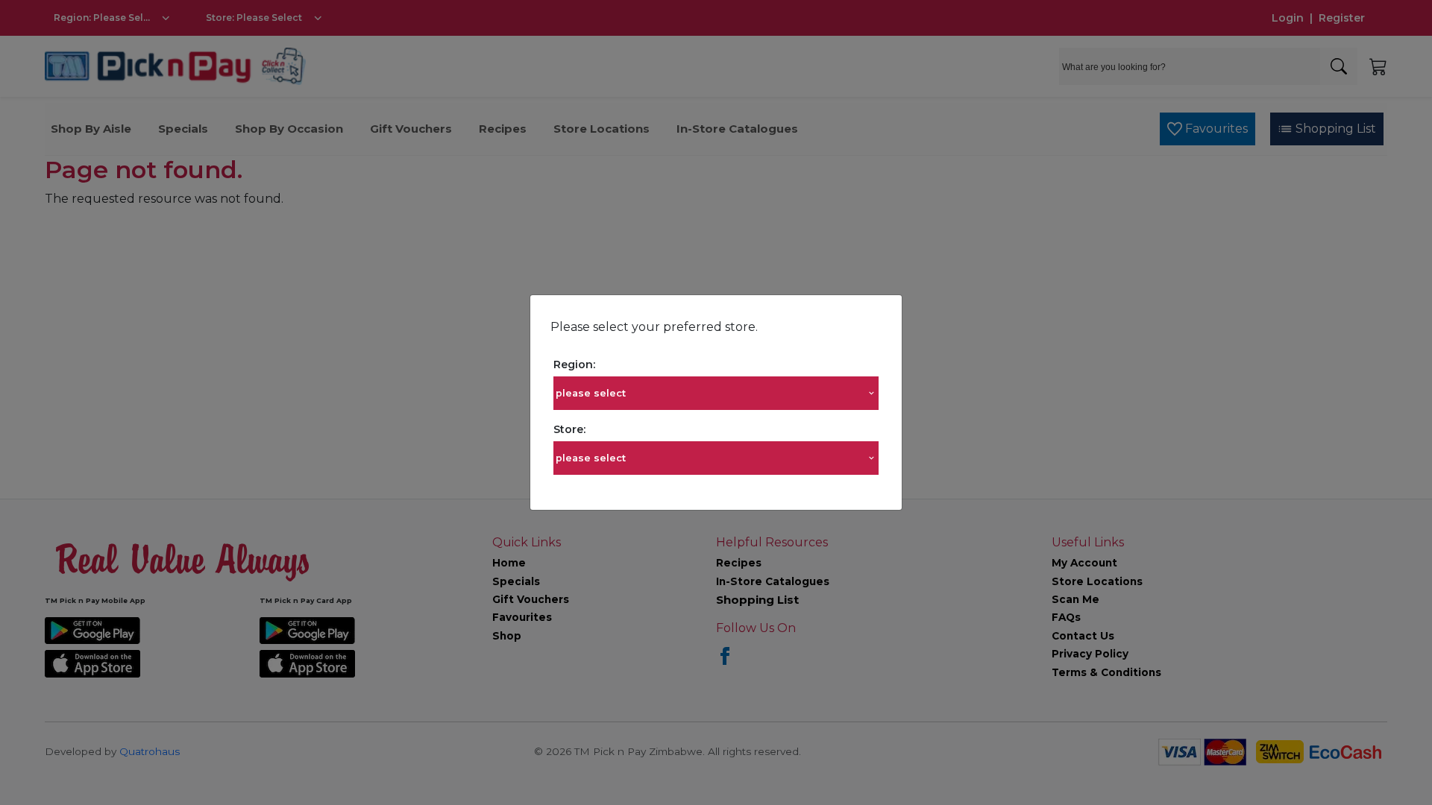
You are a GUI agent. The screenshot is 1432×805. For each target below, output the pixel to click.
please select (591, 393)
